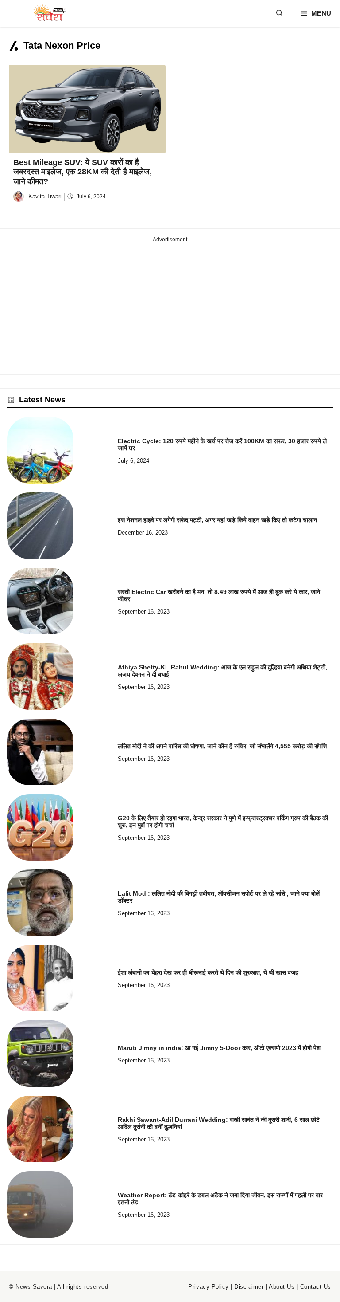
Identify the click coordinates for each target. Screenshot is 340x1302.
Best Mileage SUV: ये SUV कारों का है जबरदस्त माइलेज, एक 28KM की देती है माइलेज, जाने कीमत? (82, 172)
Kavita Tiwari (45, 196)
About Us (281, 1286)
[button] (279, 13)
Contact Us (315, 1286)
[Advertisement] (170, 306)
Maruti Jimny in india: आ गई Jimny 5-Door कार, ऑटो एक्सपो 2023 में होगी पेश (219, 1047)
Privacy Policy (208, 1286)
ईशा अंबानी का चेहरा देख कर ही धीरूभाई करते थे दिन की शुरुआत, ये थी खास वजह (208, 972)
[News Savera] (48, 13)
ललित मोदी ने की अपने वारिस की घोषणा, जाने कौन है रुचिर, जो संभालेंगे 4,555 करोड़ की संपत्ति (222, 746)
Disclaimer (248, 1286)
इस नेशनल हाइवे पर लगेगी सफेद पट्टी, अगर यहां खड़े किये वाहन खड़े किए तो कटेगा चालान (217, 519)
